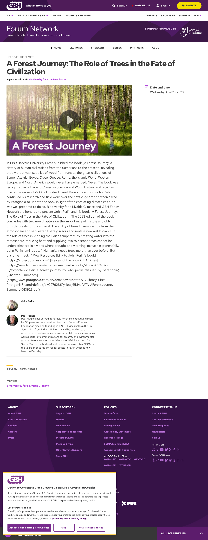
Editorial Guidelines (115, 419)
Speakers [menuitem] (98, 47)
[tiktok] (157, 449)
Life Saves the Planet (20, 57)
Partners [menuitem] (137, 47)
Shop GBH (168, 15)
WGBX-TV (124, 459)
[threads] (170, 449)
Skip (63, 527)
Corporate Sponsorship (69, 431)
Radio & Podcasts (31, 15)
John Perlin (27, 301)
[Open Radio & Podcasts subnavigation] (47, 15)
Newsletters (158, 431)
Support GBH (189, 15)
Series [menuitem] (117, 47)
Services (13, 425)
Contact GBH (159, 413)
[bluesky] (166, 449)
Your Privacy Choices (91, 527)
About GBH (14, 413)
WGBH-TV (110, 459)
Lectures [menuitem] (76, 47)
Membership (63, 425)
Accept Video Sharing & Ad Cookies (29, 527)
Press (11, 437)
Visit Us (156, 437)
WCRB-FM (125, 465)
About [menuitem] (156, 47)
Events (152, 15)
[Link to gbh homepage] (14, 5)
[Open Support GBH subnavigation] (201, 15)
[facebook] (174, 449)
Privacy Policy (112, 425)
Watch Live (142, 5)
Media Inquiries (160, 425)
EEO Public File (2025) (116, 444)
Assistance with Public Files (119, 450)
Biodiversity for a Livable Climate (47, 79)
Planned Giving (64, 444)
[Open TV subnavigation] (12, 15)
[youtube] (161, 449)
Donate (191, 5)
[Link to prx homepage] (129, 503)
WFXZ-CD (139, 459)
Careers (12, 431)
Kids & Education (17, 419)
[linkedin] (178, 449)
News (57, 15)
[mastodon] (170, 460)
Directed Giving (65, 437)
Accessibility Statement (117, 431)
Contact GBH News (162, 419)
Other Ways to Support (69, 450)
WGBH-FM (110, 465)
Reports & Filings (113, 437)
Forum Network (29, 369)
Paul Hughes (28, 315)
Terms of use (111, 413)
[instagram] (153, 449)
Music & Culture (78, 15)
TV (8, 15)
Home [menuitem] (57, 47)
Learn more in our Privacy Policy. (68, 518)
